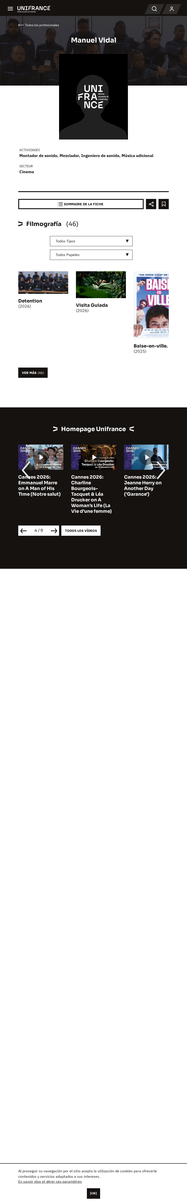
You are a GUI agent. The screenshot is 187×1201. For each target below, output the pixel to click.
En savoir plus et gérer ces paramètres (50, 1181)
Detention (30, 301)
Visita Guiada (92, 305)
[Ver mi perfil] (172, 9)
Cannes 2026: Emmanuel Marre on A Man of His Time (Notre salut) (39, 485)
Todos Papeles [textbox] (68, 254)
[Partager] (151, 204)
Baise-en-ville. (151, 346)
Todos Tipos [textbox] (65, 241)
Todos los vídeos (81, 530)
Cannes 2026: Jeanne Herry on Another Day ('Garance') (143, 485)
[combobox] (91, 241)
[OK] (93, 1193)
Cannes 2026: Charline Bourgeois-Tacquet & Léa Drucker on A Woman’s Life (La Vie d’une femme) (91, 494)
